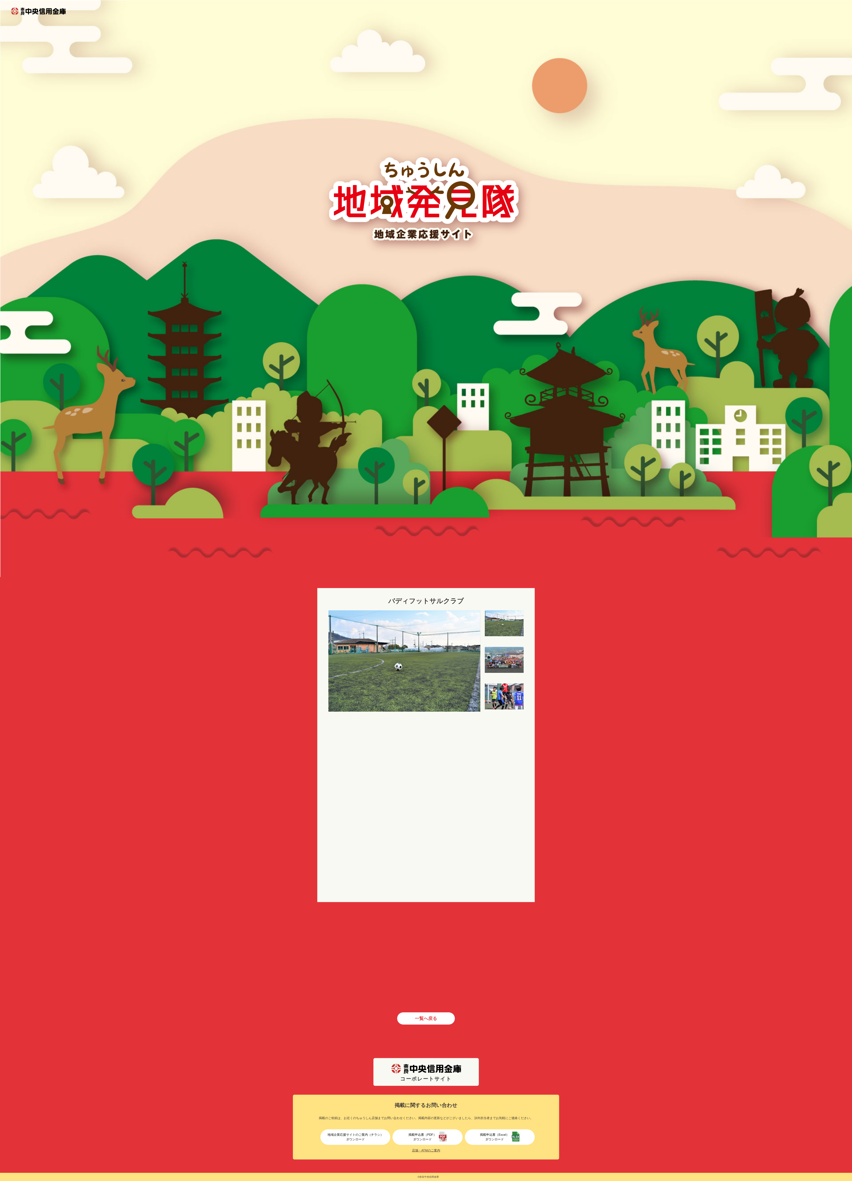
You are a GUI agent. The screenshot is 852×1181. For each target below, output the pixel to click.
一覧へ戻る (426, 1018)
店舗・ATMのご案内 (426, 1150)
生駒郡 (368, 733)
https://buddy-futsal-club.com (370, 823)
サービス (355, 745)
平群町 (353, 733)
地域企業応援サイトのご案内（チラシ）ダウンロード (355, 1137)
